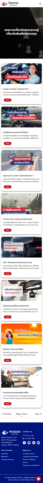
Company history (29, 453)
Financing (4, 453)
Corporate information (31, 456)
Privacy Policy (13, 480)
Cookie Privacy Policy (27, 480)
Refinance (4, 456)
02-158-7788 (30, 438)
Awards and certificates (31, 465)
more (7, 100)
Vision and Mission (29, 459)
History (25, 462)
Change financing (7, 459)
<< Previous (6, 414)
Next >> (38, 414)
